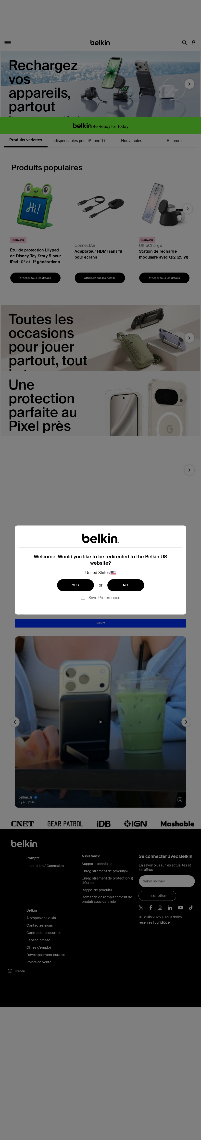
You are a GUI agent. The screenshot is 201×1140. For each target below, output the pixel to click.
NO (125, 585)
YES (75, 585)
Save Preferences (104, 597)
